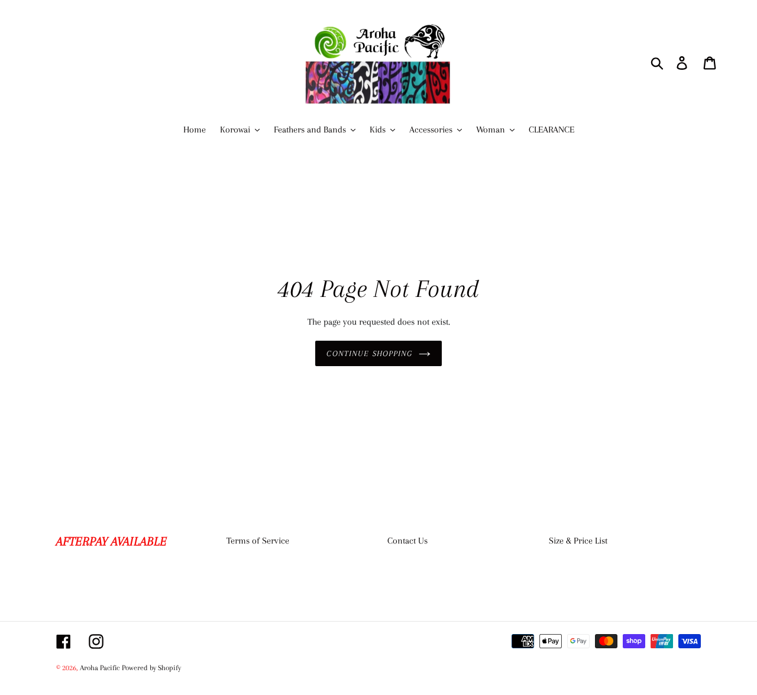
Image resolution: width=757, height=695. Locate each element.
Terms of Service (258, 540)
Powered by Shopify (151, 668)
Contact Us (407, 540)
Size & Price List (578, 540)
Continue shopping (369, 353)
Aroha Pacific (99, 668)
